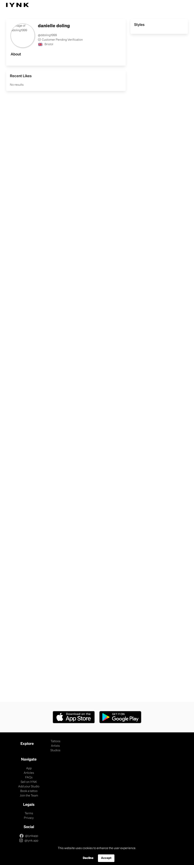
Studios (55, 750)
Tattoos (55, 741)
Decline (88, 858)
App (29, 768)
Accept (106, 858)
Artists (55, 746)
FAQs (29, 777)
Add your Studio (28, 786)
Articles (29, 773)
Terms (29, 813)
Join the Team (29, 795)
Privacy (29, 818)
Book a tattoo (29, 791)
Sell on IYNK (29, 782)
